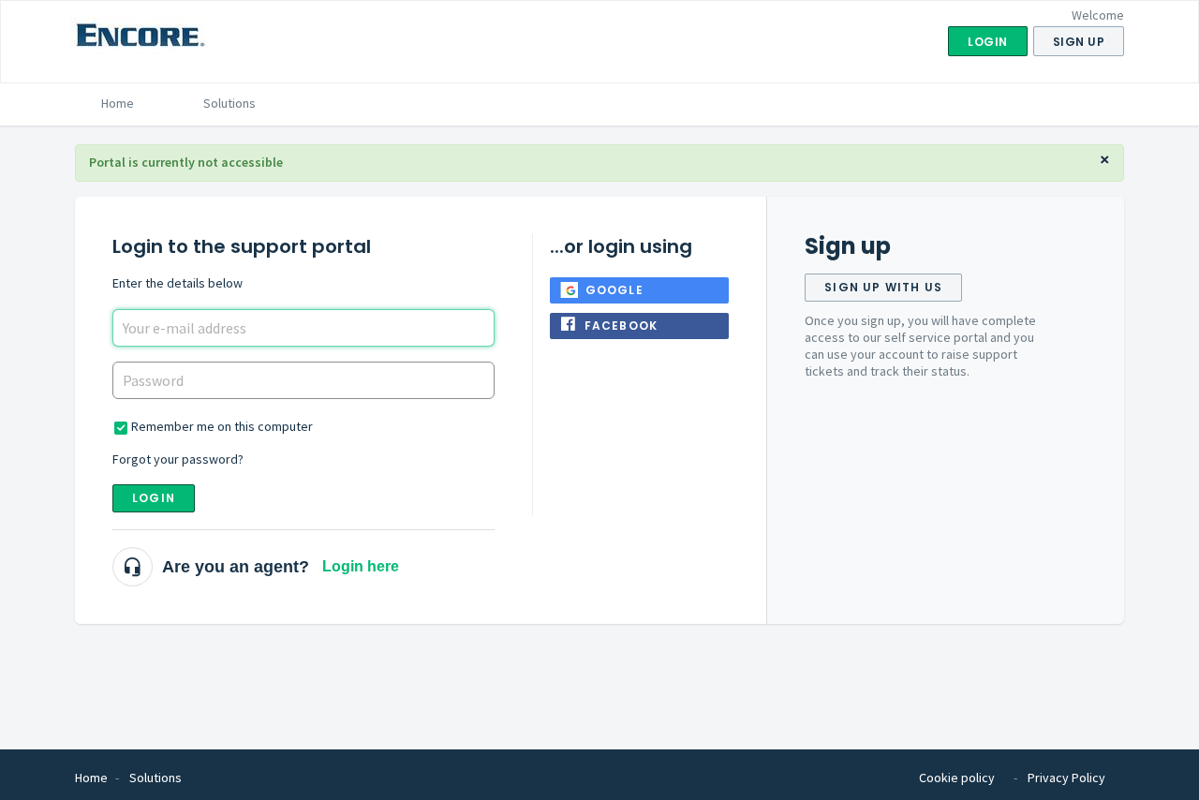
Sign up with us (883, 287)
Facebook (622, 325)
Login (153, 498)
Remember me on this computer (222, 426)
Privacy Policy (1066, 777)
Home (117, 103)
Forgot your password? (178, 459)
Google (614, 290)
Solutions (229, 103)
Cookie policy (957, 777)
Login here (360, 566)
